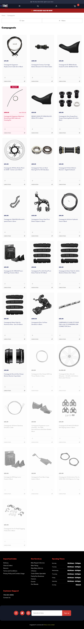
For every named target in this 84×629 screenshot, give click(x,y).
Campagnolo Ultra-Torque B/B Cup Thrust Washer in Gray (41, 375)
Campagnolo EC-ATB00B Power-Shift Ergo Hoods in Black (13, 272)
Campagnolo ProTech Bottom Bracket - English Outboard (67, 169)
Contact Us (6, 597)
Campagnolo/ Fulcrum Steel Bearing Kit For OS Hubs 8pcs (40, 169)
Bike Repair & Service (38, 563)
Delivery (6, 563)
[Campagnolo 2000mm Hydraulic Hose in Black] (69, 201)
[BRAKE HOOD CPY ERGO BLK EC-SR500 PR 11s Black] (42, 98)
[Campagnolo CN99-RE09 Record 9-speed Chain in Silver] (14, 201)
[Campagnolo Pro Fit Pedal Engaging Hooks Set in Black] (14, 511)
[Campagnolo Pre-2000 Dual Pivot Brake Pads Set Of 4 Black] (42, 253)
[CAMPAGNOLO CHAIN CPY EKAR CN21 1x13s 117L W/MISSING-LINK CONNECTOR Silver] (69, 305)
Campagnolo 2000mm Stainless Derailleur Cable (13, 426)
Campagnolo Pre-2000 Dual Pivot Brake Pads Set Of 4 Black (41, 272)
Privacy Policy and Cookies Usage (14, 573)
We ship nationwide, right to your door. (42, 1)
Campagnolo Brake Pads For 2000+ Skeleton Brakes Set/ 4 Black (69, 272)
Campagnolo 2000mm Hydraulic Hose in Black (68, 220)
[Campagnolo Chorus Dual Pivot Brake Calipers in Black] (42, 201)
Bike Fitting (34, 565)
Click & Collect (7, 565)
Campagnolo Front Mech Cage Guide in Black (40, 478)
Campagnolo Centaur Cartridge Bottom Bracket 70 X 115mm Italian (41, 65)
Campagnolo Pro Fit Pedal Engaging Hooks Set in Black (14, 529)
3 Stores (33, 571)
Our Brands (34, 584)
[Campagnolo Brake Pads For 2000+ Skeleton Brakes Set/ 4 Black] (69, 253)
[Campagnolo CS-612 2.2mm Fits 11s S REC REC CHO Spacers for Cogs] (69, 459)
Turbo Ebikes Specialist (38, 573)
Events (33, 581)
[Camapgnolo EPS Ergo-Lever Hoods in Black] (14, 459)
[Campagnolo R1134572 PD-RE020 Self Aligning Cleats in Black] (69, 408)
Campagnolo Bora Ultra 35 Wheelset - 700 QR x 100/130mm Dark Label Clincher (68, 376)
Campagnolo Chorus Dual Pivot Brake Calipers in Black (40, 220)
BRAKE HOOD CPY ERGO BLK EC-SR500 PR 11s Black (41, 117)
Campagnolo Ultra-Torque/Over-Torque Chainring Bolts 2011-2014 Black (68, 118)
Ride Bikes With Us (37, 568)
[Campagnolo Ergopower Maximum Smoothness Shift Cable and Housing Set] (14, 98)
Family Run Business (37, 576)
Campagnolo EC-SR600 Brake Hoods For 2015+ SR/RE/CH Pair (68, 65)
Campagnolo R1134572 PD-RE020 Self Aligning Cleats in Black (69, 426)
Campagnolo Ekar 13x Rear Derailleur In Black (39, 323)
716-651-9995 (8, 595)
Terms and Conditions (10, 571)
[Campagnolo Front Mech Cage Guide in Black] (42, 459)
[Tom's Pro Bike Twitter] (22, 613)
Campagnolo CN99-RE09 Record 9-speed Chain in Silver (14, 220)
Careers (33, 579)
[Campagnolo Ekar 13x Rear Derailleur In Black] (42, 305)
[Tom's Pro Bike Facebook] (16, 613)
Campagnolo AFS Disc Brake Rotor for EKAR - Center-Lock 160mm (14, 169)
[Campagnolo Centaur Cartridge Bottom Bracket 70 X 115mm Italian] (42, 47)
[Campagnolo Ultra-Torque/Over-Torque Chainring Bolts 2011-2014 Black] (69, 98)
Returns (5, 568)
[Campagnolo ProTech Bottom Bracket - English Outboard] (69, 150)
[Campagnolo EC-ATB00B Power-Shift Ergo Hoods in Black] (14, 253)
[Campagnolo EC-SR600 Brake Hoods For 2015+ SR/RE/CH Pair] (69, 47)
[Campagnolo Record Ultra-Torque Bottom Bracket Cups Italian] (14, 356)
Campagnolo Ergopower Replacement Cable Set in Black (13, 65)
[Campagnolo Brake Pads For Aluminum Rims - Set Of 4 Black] (14, 305)
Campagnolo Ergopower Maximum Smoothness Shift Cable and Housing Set (14, 118)
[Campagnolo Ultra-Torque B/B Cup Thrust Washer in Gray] (42, 356)
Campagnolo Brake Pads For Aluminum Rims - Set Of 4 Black (13, 323)
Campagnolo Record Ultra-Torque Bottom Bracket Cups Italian (14, 375)
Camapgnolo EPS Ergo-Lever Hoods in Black (12, 478)
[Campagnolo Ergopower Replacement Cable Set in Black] (14, 47)
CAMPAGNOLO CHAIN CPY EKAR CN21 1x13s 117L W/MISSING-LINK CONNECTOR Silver (69, 324)
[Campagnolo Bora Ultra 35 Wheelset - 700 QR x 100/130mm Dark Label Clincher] (69, 356)
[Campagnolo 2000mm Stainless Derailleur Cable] (14, 408)
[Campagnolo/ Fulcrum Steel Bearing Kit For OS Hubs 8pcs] (42, 150)
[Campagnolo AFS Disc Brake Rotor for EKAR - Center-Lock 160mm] (14, 150)
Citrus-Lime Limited (49, 625)
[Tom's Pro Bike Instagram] (28, 613)
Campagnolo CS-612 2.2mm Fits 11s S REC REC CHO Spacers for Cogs (69, 478)
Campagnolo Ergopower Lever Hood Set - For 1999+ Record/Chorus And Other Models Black (41, 428)
